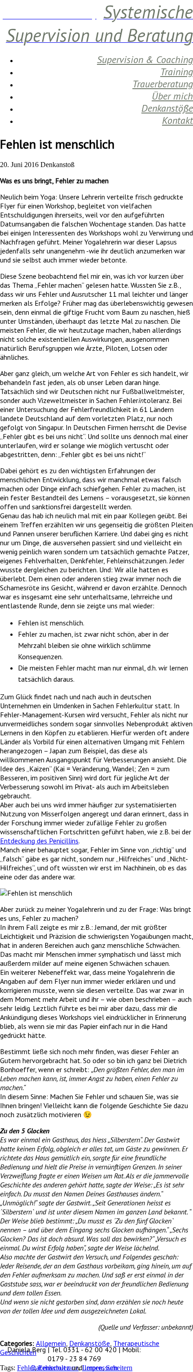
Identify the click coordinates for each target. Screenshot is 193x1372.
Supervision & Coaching (145, 59)
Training (176, 71)
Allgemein (51, 1343)
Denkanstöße (167, 108)
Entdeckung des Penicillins (39, 840)
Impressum (101, 1367)
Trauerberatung (162, 83)
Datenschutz (50, 1367)
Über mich (172, 96)
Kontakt (177, 120)
